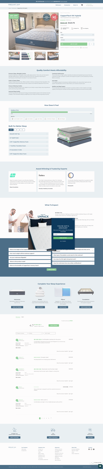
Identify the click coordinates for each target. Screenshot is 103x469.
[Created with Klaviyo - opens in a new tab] (51, 250)
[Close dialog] (73, 219)
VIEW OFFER (63, 237)
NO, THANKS (63, 241)
